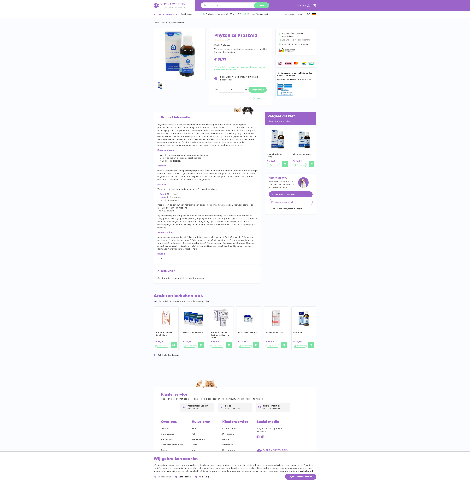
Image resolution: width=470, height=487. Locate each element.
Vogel (194, 450)
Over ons (165, 429)
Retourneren (228, 450)
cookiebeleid (306, 471)
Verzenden (227, 445)
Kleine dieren (198, 439)
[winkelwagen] (314, 6)
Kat (193, 434)
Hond (163, 23)
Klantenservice (229, 429)
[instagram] (262, 437)
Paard (194, 445)
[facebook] (258, 437)
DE (308, 14)
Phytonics (225, 45)
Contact (165, 450)
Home (156, 23)
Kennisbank (167, 439)
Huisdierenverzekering (172, 445)
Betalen (226, 439)
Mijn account (228, 434)
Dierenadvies (167, 434)
